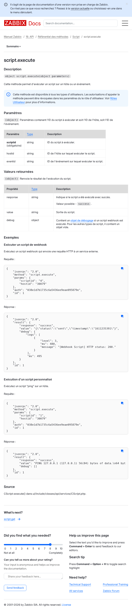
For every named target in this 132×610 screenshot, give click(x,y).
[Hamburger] (125, 23)
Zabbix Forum (111, 590)
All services (76, 590)
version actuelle (80, 8)
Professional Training (115, 584)
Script (76, 36)
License (66, 604)
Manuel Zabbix (13, 36)
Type (30, 134)
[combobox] (81, 23)
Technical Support (80, 584)
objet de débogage (82, 220)
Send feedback (15, 587)
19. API (30, 36)
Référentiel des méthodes (53, 36)
